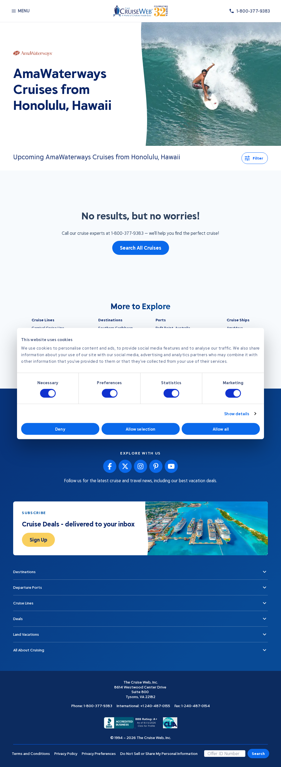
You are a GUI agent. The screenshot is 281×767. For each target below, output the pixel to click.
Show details (236, 414)
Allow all (221, 429)
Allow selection (141, 429)
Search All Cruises (140, 247)
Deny (60, 429)
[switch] (109, 393)
